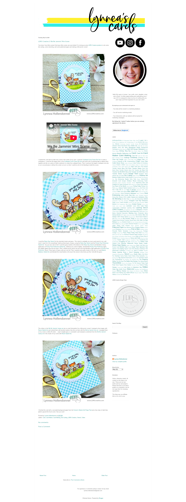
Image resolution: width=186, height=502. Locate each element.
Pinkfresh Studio (144, 229)
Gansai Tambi (123, 188)
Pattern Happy (144, 225)
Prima (143, 232)
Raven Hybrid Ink (43, 330)
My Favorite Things (128, 218)
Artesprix (114, 145)
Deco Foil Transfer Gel (135, 170)
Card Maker (49, 417)
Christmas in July (143, 157)
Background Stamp (134, 147)
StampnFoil (114, 254)
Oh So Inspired (141, 223)
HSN (124, 197)
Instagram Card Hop (135, 200)
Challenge (126, 157)
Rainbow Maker (133, 234)
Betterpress (142, 149)
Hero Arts (132, 195)
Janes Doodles (124, 202)
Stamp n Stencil (128, 252)
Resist (126, 236)
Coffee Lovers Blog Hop (130, 159)
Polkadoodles (139, 231)
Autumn (114, 147)
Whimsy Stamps (121, 271)
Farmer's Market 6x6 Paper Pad (82, 410)
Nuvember (145, 222)
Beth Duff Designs (132, 149)
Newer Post (43, 475)
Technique (141, 257)
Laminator (129, 206)
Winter (146, 271)
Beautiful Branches (122, 149)
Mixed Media (124, 216)
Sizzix (134, 245)
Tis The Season (136, 263)
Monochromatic (132, 216)
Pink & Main (135, 229)
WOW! (128, 272)
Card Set (134, 155)
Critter (123, 166)
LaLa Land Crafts (120, 206)
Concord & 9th (122, 161)
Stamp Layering (117, 252)
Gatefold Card (131, 188)
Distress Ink (144, 175)
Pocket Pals (132, 231)
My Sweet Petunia (139, 218)
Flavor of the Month (120, 186)
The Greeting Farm (134, 259)
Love (140, 211)
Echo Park (133, 179)
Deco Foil (134, 166)
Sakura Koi (127, 238)
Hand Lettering (140, 193)
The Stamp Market (143, 261)
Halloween (133, 193)
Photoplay (118, 229)
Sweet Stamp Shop (133, 256)
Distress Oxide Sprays (127, 177)
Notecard (141, 222)
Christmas (133, 157)
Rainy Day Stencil (49, 241)
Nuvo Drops (115, 223)
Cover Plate (144, 161)
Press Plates (127, 232)
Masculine (125, 213)
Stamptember (121, 254)
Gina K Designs (131, 189)
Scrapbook (127, 239)
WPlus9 (132, 272)
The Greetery (126, 259)
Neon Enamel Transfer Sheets (125, 220)
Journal (130, 202)
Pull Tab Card (121, 234)
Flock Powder (130, 186)
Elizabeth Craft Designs (119, 181)
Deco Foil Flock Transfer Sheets (132, 168)
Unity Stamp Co (128, 267)
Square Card (127, 248)
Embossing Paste (116, 182)
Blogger (101, 498)
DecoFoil (125, 173)
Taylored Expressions (126, 257)
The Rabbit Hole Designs (131, 261)
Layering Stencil (142, 208)
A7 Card (136, 142)
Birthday (121, 151)
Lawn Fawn (144, 206)
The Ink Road (120, 261)
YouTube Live (126, 274)
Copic (138, 161)
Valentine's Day (137, 267)
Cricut (119, 166)
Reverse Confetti (131, 236)
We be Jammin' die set (91, 330)
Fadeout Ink (134, 184)
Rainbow (126, 234)
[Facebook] (140, 47)
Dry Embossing (119, 179)
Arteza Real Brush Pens (124, 145)
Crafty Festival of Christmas (140, 163)
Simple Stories (129, 245)
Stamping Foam (144, 252)
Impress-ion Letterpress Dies (139, 197)
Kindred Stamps (137, 204)
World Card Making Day (119, 272)
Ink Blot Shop (125, 199)
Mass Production (139, 213)
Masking (131, 213)
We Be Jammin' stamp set (56, 328)
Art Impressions (143, 144)
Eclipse (138, 179)
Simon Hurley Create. (141, 243)
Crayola (114, 164)
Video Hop (115, 269)
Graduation (117, 193)
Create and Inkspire (130, 164)
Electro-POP (144, 179)
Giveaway (139, 189)
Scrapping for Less (124, 241)
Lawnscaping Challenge (119, 207)
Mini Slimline (138, 215)
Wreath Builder (138, 272)
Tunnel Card (120, 267)
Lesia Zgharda (126, 209)
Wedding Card (138, 269)
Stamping (136, 252)
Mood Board (139, 216)
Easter (127, 179)
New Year (119, 222)
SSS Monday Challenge (138, 248)
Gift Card (123, 189)
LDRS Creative (72, 417)
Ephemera (139, 182)
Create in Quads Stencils (142, 164)
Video (83, 417)
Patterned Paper (118, 227)
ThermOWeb (116, 263)
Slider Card (139, 245)
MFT (122, 215)
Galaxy (116, 188)
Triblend (141, 265)
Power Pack (120, 232)
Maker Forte (145, 211)
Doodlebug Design (137, 177)
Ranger (140, 234)
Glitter (143, 189)
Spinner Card (116, 248)
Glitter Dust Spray (122, 191)
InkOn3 (146, 199)
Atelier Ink (134, 145)
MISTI (118, 216)
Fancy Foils (140, 184)
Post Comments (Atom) (77, 480)
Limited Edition (115, 211)
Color (143, 159)
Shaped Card (116, 243)
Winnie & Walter (140, 271)
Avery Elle (121, 147)
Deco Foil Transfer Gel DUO (134, 172)
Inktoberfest (115, 200)
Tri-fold (137, 265)
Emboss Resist (131, 181)
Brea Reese (134, 151)
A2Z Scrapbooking (129, 142)
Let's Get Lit (133, 209)
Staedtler (146, 250)
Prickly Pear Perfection (96, 246)
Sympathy (142, 256)
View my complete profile (119, 361)
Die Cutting (64, 417)
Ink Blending (116, 199)
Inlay (119, 200)
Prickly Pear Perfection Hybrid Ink (55, 246)
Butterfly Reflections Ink (124, 153)
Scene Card (120, 240)
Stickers (131, 254)
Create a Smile (120, 164)
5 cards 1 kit (142, 140)
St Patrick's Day (129, 250)
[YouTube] (120, 47)
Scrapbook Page (135, 239)
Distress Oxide (116, 177)
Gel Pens (137, 188)
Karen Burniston (140, 202)
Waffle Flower (122, 269)
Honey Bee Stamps (117, 197)
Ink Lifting (132, 199)
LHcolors (145, 209)
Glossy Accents (141, 191)
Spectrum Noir (143, 247)
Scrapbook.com (144, 239)
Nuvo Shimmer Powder (132, 223)
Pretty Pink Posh (136, 232)
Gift (120, 189)
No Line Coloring (134, 222)
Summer (117, 256)
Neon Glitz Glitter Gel (139, 220)
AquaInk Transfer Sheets (132, 144)
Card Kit (140, 153)
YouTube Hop (119, 274)
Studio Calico (137, 254)
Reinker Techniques (119, 236)
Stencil (79, 417)
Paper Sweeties (135, 225)
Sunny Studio (124, 256)
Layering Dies (131, 207)
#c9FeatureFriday (117, 140)
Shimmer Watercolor (127, 243)
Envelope (124, 182)
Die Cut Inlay (120, 175)
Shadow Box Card (135, 241)
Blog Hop (128, 151)
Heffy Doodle (124, 195)
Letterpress (139, 209)
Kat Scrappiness (121, 204)
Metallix (119, 215)
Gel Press (142, 188)
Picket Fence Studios (126, 229)
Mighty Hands (127, 215)
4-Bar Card (135, 140)
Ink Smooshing (139, 199)
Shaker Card (144, 241)
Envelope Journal (131, 182)
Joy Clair (134, 202)
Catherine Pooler (119, 157)
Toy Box (134, 265)
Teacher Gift (135, 257)
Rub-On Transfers (121, 238)
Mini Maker (132, 215)
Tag (119, 257)
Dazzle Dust (127, 166)
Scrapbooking (115, 241)
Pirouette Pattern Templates (120, 231)
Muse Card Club (119, 218)
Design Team (133, 173)
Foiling (135, 186)
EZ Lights (120, 184)
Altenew (117, 144)
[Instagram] (130, 47)
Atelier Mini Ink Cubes (143, 145)
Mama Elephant (116, 213)
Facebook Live (127, 184)
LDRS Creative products (95, 45)
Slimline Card (123, 247)
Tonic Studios (127, 265)
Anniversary (122, 144)
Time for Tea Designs (127, 263)
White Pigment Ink (131, 271)
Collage (139, 159)
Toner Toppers (120, 265)
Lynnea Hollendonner (120, 359)
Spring (122, 248)
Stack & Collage (138, 250)
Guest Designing (125, 193)
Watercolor (130, 269)
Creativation (115, 166)
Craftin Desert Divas (118, 163)
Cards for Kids (141, 155)
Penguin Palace (139, 227)
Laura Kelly (136, 206)
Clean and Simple (117, 159)
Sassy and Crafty (135, 238)
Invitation (118, 202)
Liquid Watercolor (134, 211)
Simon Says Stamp (119, 245)
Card (44, 417)
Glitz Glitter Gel (132, 191)
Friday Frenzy (141, 186)
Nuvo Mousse (122, 223)
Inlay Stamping (124, 200)
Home (74, 475)
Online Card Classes (123, 225)
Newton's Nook (126, 222)
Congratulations (131, 161)
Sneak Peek (135, 247)
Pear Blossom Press (129, 227)
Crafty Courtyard (128, 163)
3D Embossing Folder (127, 140)
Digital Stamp (136, 175)
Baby (126, 147)
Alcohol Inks (141, 142)
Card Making (56, 417)
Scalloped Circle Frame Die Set (91, 159)
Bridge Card (141, 151)
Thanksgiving (118, 259)
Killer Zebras (129, 204)
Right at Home (140, 236)
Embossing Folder (142, 181)
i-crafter (128, 197)
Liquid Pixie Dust (124, 211)
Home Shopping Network (142, 195)
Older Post (105, 475)
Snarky (129, 247)
